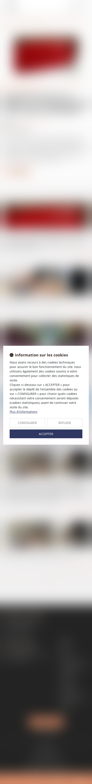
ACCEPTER (46, 434)
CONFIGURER (27, 423)
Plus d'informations (23, 412)
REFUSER (64, 423)
